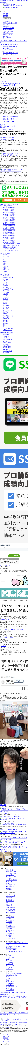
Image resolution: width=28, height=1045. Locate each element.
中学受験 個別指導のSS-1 (10, 46)
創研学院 (5, 312)
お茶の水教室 (10, 920)
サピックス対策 (10, 894)
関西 (4, 264)
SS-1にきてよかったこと (10, 248)
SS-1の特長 (6, 16)
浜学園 (5, 282)
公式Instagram (10, 962)
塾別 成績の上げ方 (8, 29)
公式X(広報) (9, 960)
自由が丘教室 (7, 342)
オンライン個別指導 (8, 28)
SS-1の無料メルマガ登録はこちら (9, 204)
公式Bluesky (9, 969)
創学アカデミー (7, 310)
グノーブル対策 (10, 896)
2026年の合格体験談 (9, 207)
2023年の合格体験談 (9, 212)
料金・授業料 (10, 886)
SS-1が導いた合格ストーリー (11, 250)
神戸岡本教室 (7, 352)
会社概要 (22, 992)
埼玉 (4, 258)
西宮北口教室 (7, 347)
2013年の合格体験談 (9, 229)
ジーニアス (6, 307)
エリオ (5, 295)
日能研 (5, 280)
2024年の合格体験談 (9, 210)
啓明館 (5, 304)
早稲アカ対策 (10, 901)
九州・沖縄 (6, 269)
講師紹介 (8, 883)
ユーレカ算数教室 (8, 328)
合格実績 (5, 15)
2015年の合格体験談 (9, 225)
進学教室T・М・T (8, 317)
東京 (4, 51)
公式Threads (9, 964)
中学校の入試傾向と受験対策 (14, 951)
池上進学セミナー (8, 292)
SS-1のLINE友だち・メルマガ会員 (16, 946)
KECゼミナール (7, 330)
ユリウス (5, 321)
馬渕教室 (5, 285)
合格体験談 (6, 26)
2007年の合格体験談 (9, 238)
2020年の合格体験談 (9, 217)
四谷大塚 (5, 279)
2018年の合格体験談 (9, 220)
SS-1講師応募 (4, 994)
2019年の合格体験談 (9, 219)
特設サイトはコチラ (5, 813)
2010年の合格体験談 (9, 234)
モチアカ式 (6, 1027)
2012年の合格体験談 (9, 230)
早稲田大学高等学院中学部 (10, 53)
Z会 (4, 326)
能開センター (7, 318)
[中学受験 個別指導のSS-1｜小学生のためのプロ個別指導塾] (14, 2)
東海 (4, 263)
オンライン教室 (7, 351)
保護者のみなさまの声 (9, 247)
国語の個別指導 (10, 907)
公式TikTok (9, 967)
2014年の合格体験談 (9, 227)
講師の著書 (15, 992)
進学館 (5, 313)
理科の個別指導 (10, 910)
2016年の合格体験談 (9, 224)
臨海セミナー (7, 323)
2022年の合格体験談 (9, 214)
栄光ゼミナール (7, 287)
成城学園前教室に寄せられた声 (12, 243)
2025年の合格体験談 (9, 209)
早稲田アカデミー (8, 277)
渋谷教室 (5, 337)
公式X (8, 959)
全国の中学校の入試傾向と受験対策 (10, 83)
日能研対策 (9, 899)
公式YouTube (10, 957)
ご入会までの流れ (11, 885)
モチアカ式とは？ (11, 873)
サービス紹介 (10, 875)
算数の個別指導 (10, 909)
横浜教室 (5, 344)
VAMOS (5, 320)
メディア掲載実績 (5, 992)
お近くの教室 (7, 37)
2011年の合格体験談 (8, 232)
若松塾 (5, 325)
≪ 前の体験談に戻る (6, 81)
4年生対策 (9, 906)
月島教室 (8, 918)
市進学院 (5, 294)
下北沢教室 (6, 336)
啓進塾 (5, 302)
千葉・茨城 (6, 256)
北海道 (5, 255)
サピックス (6, 276)
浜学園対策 (9, 897)
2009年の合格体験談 (9, 235)
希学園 (5, 284)
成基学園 (5, 308)
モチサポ (8, 878)
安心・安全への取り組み (10, 997)
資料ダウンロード (8, 33)
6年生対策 (9, 902)
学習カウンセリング (8, 34)
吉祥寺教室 (6, 334)
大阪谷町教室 (7, 346)
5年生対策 (9, 904)
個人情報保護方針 (5, 996)
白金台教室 (6, 341)
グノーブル (6, 290)
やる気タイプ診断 (11, 876)
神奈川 (5, 261)
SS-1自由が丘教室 (8, 49)
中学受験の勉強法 (8, 31)
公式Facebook (10, 965)
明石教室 (5, 349)
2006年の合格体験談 (9, 240)
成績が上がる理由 (11, 871)
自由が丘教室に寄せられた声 (11, 245)
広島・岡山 (6, 266)
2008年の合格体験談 (9, 237)
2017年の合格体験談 (9, 222)
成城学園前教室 (7, 339)
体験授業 (5, 13)
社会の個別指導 (10, 912)
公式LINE (9, 955)
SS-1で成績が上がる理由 (10, 23)
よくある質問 (10, 990)
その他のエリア (7, 271)
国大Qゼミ (6, 305)
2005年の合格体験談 (9, 242)
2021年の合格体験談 (9, 215)
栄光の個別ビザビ (8, 289)
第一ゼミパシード (8, 315)
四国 (4, 268)
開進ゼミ (5, 300)
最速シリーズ (10, 881)
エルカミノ (6, 297)
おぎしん (5, 299)
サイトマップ (22, 997)
